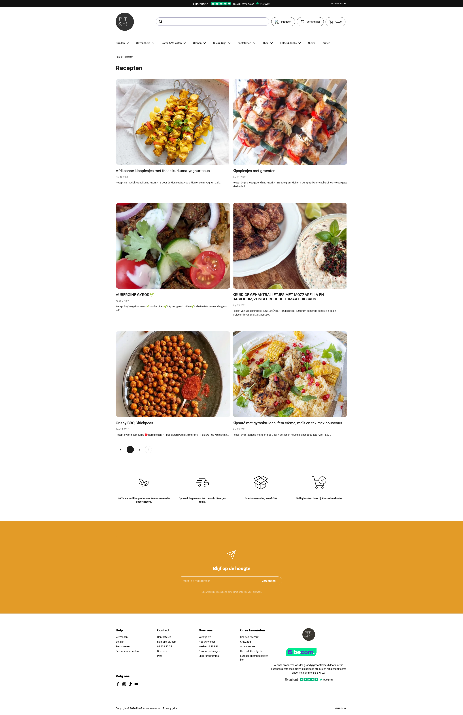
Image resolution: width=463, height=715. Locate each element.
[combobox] (212, 21)
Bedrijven (162, 651)
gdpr (174, 708)
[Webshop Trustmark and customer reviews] (308, 657)
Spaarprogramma (209, 655)
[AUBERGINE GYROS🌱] (173, 246)
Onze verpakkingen (209, 651)
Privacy (167, 708)
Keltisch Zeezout (249, 637)
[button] (335, 21)
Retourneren (123, 646)
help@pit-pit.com (166, 641)
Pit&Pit (119, 57)
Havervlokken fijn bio (251, 651)
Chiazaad (245, 641)
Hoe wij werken (207, 641)
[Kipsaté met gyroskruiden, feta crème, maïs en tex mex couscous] (290, 374)
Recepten (128, 57)
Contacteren (164, 637)
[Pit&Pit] (125, 22)
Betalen (120, 641)
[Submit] (160, 22)
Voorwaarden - (154, 708)
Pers (159, 655)
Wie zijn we (205, 637)
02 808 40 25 (164, 646)
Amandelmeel (247, 646)
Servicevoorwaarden (127, 651)
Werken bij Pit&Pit (208, 646)
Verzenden (122, 637)
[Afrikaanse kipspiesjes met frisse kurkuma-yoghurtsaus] (173, 122)
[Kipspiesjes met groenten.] (290, 122)
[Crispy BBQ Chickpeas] (173, 374)
